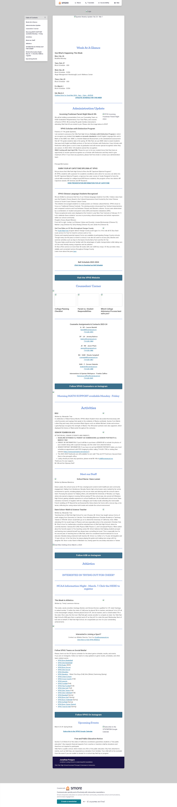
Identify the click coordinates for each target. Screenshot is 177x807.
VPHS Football (63, 683)
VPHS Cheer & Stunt (64, 677)
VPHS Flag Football (64, 686)
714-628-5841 (88, 378)
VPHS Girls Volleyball (65, 693)
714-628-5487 (88, 360)
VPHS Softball (63, 702)
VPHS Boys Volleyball (65, 700)
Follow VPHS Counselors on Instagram (88, 386)
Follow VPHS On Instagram (88, 714)
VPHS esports (62, 681)
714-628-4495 (88, 332)
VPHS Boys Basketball (65, 660)
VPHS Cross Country (65, 679)
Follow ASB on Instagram (88, 555)
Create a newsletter (69, 801)
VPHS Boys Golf (63, 697)
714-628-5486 (88, 350)
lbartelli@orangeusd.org (88, 330)
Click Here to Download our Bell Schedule (88, 265)
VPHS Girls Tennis (64, 690)
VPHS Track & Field (64, 707)
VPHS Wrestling (63, 672)
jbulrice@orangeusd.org (88, 339)
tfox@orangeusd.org (102, 637)
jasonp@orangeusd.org (88, 348)
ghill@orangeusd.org (106, 459)
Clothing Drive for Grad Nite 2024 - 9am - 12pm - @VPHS (74, 95)
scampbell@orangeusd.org (88, 357)
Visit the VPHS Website (88, 277)
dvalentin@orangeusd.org (88, 367)
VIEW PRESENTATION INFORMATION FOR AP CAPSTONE (88, 183)
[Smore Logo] (64, 3)
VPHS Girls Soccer (64, 670)
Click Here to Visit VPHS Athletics (88, 640)
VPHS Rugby (62, 665)
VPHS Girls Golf (63, 688)
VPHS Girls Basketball (65, 663)
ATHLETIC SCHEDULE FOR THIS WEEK (88, 98)
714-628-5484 (88, 341)
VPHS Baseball (63, 695)
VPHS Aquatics (63, 674)
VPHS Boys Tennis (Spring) (67, 704)
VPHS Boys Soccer (64, 667)
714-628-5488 (88, 369)
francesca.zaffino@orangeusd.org (88, 376)
